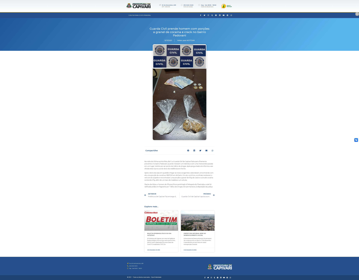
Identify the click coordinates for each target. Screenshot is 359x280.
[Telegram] (215, 15)
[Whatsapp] (231, 15)
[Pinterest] (227, 15)
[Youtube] (223, 15)
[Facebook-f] (200, 15)
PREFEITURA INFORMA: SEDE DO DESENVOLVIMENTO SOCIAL (195, 234)
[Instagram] (208, 15)
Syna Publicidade (156, 277)
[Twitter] (204, 15)
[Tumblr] (212, 15)
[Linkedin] (219, 15)
